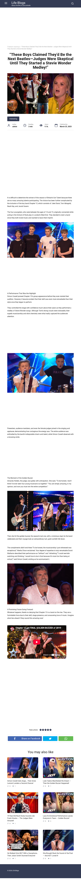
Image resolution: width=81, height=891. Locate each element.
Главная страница (13, 46)
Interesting (13, 119)
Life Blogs (18, 3)
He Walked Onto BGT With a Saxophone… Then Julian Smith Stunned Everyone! (22, 854)
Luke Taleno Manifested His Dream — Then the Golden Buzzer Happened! (57, 782)
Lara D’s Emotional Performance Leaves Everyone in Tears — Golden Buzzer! (58, 817)
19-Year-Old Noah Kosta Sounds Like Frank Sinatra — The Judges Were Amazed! (21, 818)
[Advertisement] (40, 28)
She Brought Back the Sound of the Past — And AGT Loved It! (58, 854)
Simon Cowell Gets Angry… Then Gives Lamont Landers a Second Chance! (21, 782)
